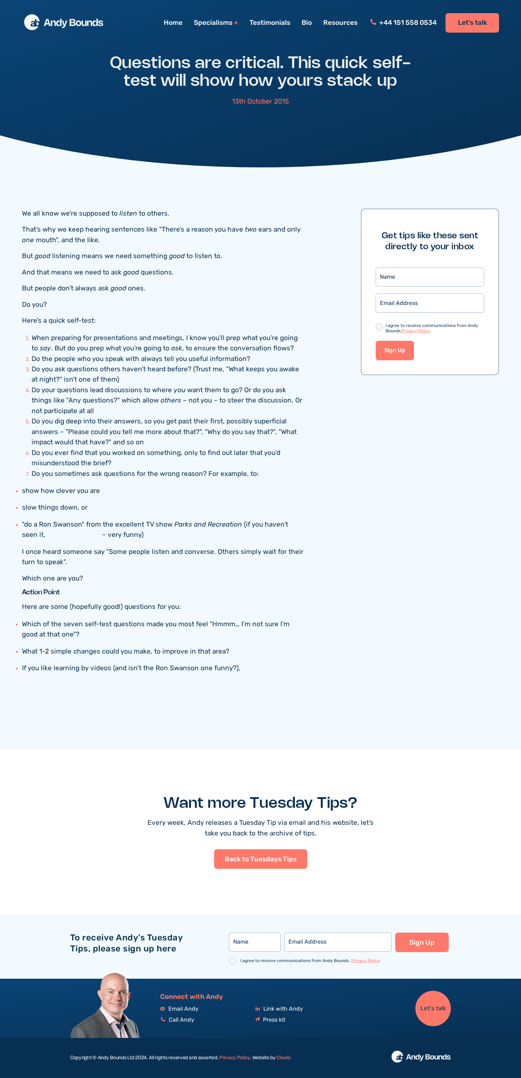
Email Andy (182, 1009)
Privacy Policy (416, 331)
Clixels (283, 1058)
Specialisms (213, 23)
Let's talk (472, 22)
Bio (307, 22)
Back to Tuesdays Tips (261, 859)
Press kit (273, 1020)
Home (173, 22)
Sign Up (394, 350)
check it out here (74, 535)
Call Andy (180, 1020)
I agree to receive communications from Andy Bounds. (432, 328)
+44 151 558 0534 (407, 22)
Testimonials (270, 22)
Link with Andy (282, 1009)
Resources (340, 22)
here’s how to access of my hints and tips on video (153, 673)
